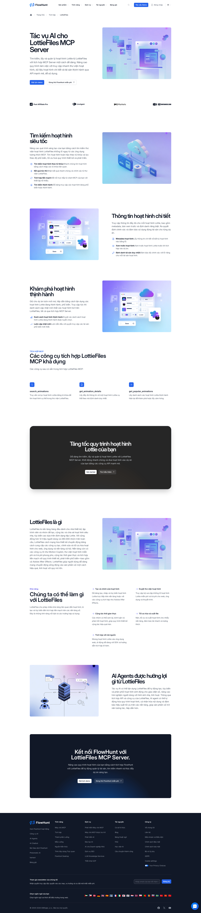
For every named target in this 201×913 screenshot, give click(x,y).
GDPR (147, 856)
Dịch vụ (88, 5)
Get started (90, 472)
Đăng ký (166, 881)
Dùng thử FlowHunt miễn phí (60, 82)
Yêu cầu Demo (141, 5)
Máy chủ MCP (60, 828)
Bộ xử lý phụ (149, 851)
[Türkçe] (161, 896)
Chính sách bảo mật (152, 847)
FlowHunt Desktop (62, 856)
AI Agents (33, 838)
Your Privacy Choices (157, 866)
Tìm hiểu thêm (106, 472)
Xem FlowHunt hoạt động (39, 829)
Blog (116, 832)
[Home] (31, 15)
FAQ (116, 842)
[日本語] (123, 896)
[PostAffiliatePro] (39, 104)
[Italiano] (119, 896)
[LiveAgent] (78, 104)
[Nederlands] (132, 896)
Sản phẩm (63, 5)
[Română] (148, 896)
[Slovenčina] (153, 896)
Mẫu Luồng (59, 842)
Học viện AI (119, 847)
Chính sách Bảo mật (152, 842)
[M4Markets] (120, 104)
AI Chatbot (34, 843)
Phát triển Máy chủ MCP (94, 828)
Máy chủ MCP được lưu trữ (95, 832)
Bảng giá (113, 5)
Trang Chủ (40, 15)
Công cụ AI (34, 834)
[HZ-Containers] (162, 104)
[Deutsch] (98, 896)
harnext (33, 858)
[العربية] (86, 896)
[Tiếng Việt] (165, 896)
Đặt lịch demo (37, 82)
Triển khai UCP (90, 861)
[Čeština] (90, 896)
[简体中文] (169, 896)
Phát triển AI (89, 837)
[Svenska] (157, 896)
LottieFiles (64, 15)
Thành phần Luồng (62, 837)
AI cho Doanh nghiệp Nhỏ (94, 847)
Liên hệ (147, 832)
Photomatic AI (35, 853)
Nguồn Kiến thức (61, 847)
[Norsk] (136, 896)
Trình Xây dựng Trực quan (65, 851)
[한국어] (128, 896)
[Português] (144, 896)
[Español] (107, 896)
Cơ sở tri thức (120, 828)
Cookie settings (151, 861)
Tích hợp (52, 15)
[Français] (115, 896)
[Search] (130, 5)
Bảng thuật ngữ (121, 837)
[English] (102, 896)
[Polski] (140, 896)
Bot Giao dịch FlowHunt (38, 848)
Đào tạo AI (89, 842)
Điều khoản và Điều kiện (154, 837)
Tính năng (76, 5)
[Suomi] (111, 896)
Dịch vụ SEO (89, 851)
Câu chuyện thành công (124, 851)
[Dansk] (94, 896)
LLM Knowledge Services (94, 856)
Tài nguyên (100, 5)
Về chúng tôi (149, 828)
